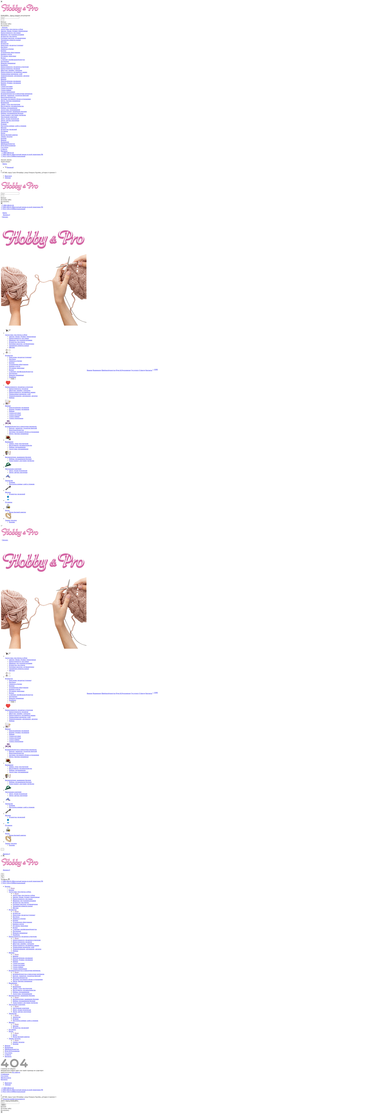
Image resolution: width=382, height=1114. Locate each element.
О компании (5, 1074)
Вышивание (17, 986)
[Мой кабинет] (2, 852)
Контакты (4, 1079)
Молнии (15, 1026)
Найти (3, 1105)
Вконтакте (8, 176)
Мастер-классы (6, 1078)
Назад (13, 888)
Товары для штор (18, 1042)
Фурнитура (16, 913)
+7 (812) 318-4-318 (13, 156)
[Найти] (2, 20)
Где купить (4, 1076)
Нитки (15, 1035)
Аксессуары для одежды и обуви (24, 895)
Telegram (8, 178)
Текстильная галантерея (21, 1008)
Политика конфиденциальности (14, 1099)
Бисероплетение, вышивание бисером (26, 999)
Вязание (15, 956)
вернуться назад (6, 1072)
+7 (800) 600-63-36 (7, 153)
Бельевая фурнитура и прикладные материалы (28, 974)
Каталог (11, 890)
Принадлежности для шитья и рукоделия (26, 940)
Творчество (16, 1017)
